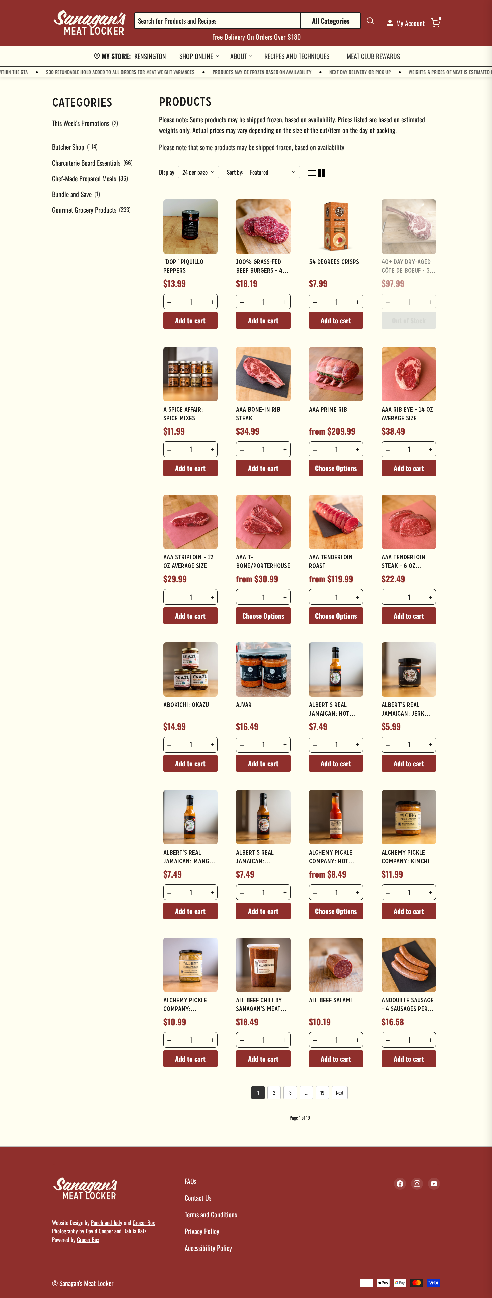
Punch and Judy (106, 1222)
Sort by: (235, 172)
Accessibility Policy (208, 1248)
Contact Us (198, 1198)
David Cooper (99, 1231)
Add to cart (190, 320)
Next (339, 1092)
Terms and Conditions (211, 1214)
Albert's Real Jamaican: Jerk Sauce (403, 714)
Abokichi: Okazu (186, 705)
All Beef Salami (330, 1000)
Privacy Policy (202, 1231)
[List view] (312, 172)
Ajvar (244, 705)
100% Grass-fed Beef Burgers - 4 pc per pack (259, 271)
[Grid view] (322, 172)
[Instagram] (417, 1184)
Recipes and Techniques (296, 56)
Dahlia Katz (134, 1231)
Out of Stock (409, 320)
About (238, 56)
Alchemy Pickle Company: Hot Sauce (330, 862)
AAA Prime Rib (328, 410)
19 (322, 1092)
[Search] (370, 20)
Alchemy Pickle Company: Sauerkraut (185, 1009)
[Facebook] (400, 1184)
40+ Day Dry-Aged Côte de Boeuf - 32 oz (407, 271)
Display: (167, 172)
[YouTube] (434, 1184)
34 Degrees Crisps (334, 262)
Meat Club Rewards (373, 56)
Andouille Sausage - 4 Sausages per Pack (408, 1009)
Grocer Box (144, 1222)
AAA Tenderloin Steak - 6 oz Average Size (403, 566)
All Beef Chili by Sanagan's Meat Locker (259, 1009)
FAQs (190, 1181)
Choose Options (336, 468)
